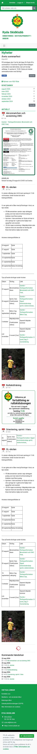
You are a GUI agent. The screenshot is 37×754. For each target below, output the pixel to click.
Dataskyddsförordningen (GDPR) (12, 703)
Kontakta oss (6, 694)
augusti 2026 (6, 89)
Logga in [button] (20, 3)
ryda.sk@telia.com (10, 722)
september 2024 (7, 101)
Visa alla (32, 105)
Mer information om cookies (11, 707)
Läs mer (32, 75)
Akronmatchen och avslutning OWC (15, 114)
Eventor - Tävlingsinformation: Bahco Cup (26, 312)
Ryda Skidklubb (12, 32)
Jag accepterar (27, 736)
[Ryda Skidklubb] (17, 21)
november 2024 (7, 96)
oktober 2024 (6, 99)
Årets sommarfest (11, 56)
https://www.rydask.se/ (12, 726)
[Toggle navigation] (4, 46)
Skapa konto (30, 3)
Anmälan (12, 3)
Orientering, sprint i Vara (18, 429)
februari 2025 (6, 94)
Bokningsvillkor (7, 700)
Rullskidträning (13, 385)
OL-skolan (11, 187)
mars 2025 (5, 91)
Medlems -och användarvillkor (11, 697)
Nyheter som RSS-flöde (11, 81)
